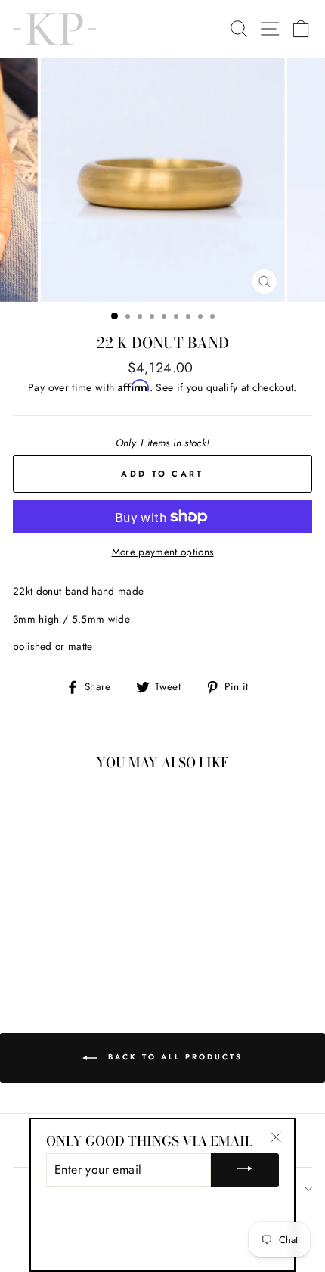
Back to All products (173, 1056)
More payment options (163, 551)
